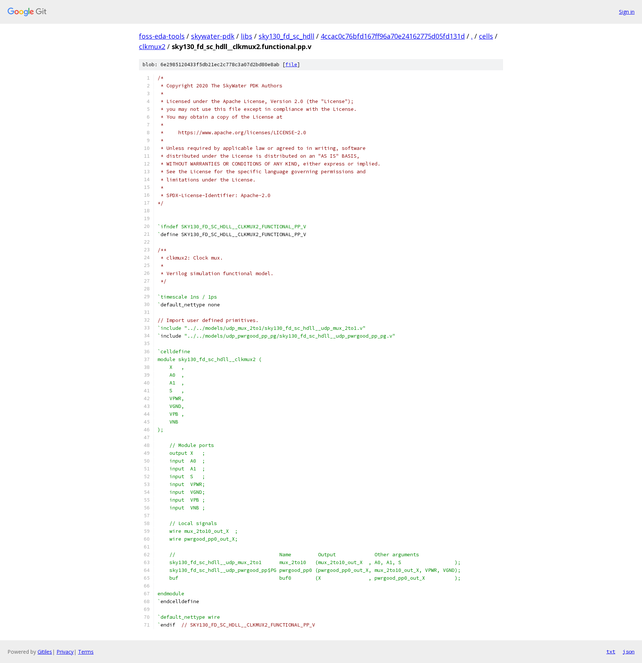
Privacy (65, 651)
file (291, 64)
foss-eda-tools (162, 36)
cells (486, 36)
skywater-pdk (212, 36)
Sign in (627, 11)
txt (610, 651)
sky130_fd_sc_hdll (286, 36)
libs (246, 36)
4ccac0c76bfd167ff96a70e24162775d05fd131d (393, 36)
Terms (86, 651)
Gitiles (45, 651)
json (629, 651)
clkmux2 (152, 46)
